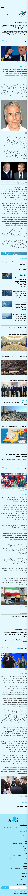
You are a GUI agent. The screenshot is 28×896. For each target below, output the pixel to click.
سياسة (25, 843)
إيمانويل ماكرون (12, 73)
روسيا (10, 241)
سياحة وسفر (24, 871)
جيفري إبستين (5, 262)
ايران (26, 838)
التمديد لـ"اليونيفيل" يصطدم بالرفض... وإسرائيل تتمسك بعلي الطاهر (20, 306)
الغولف (10, 858)
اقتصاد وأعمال (24, 846)
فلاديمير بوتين (23, 264)
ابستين (17, 806)
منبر (16, 851)
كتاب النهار (24, 332)
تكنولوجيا (25, 863)
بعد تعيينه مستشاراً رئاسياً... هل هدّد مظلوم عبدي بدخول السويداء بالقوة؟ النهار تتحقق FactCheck (20, 282)
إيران (25, 617)
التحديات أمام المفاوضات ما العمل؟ (17, 334)
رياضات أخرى (25, 861)
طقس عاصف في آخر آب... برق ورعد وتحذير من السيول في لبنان (20, 318)
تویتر (24, 827)
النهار (26, 41)
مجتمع (20, 843)
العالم (25, 23)
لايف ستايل (24, 866)
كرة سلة (19, 855)
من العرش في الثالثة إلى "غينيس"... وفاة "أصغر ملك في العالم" (20, 295)
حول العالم (18, 871)
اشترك (5, 888)
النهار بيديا (24, 876)
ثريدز (24, 831)
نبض (2, 827)
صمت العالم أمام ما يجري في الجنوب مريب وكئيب (15, 403)
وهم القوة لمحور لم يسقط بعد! (18, 380)
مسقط (8, 617)
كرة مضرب (13, 855)
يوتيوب (13, 827)
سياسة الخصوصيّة (23, 879)
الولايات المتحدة (19, 617)
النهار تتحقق (23, 274)
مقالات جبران (10, 851)
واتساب (19, 831)
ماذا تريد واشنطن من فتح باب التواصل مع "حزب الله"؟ (14, 357)
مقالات (25, 849)
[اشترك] (14, 253)
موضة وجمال (17, 868)
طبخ (11, 868)
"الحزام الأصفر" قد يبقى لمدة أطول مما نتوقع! (14, 426)
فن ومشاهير (24, 868)
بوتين (25, 806)
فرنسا (25, 262)
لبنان (25, 302)
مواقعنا (5, 14)
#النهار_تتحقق (24, 873)
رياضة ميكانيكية (24, 858)
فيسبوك (19, 827)
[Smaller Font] (25, 66)
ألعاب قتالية (17, 858)
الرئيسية (25, 836)
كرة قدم (25, 855)
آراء (20, 851)
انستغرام (7, 827)
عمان (12, 617)
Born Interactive (17, 893)
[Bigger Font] (21, 66)
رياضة (26, 853)
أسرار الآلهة (15, 843)
